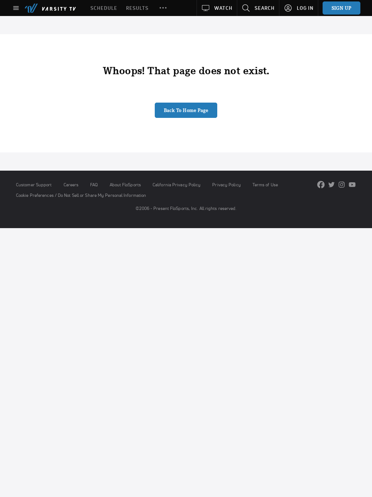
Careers (71, 184)
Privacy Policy (226, 184)
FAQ (94, 184)
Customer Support (34, 184)
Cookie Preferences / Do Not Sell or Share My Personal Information (81, 195)
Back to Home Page (186, 110)
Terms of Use (265, 184)
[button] (163, 8)
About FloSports (125, 184)
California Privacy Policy (177, 184)
